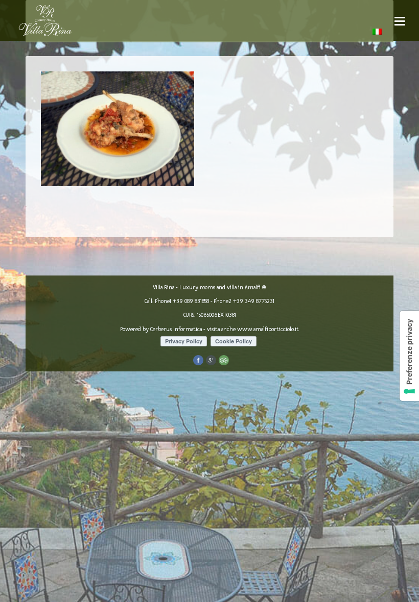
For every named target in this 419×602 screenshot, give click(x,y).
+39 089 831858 (191, 301)
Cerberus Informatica (176, 329)
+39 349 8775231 (253, 301)
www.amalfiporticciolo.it (268, 329)
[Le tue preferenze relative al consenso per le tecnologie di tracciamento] (409, 356)
